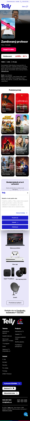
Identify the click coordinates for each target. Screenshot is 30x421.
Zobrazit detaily (20, 213)
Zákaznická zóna (11, 1)
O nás (4, 359)
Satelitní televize (7, 336)
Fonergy (4, 371)
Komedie (26, 12)
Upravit (14, 222)
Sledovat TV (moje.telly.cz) (6, 350)
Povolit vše (15, 217)
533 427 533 (6, 400)
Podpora (18, 328)
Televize (8, 12)
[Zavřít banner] (27, 192)
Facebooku (21, 311)
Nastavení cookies (7, 410)
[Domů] (6, 6)
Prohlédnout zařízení (15, 303)
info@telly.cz (7, 402)
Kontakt (17, 1)
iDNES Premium (7, 374)
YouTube (20, 312)
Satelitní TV (18, 334)
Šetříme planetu (19, 342)
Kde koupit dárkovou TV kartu (7, 339)
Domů (2, 12)
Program (15, 12)
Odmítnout (15, 227)
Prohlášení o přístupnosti (18, 345)
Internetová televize (5, 332)
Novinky (4, 365)
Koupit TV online (8, 49)
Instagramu (10, 312)
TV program (5, 343)
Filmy (20, 12)
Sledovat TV (8, 388)
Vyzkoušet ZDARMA (10, 383)
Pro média (5, 368)
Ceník (4, 346)
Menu (24, 6)
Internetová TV (19, 331)
